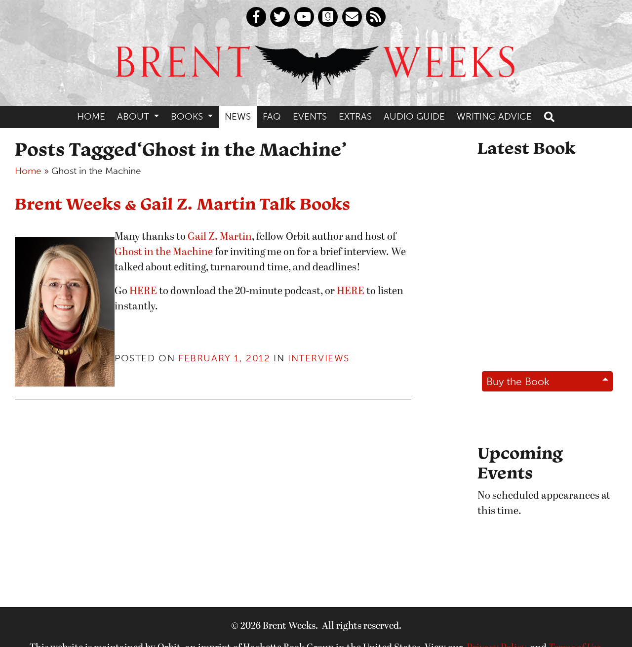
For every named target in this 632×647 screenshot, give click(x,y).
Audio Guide (414, 116)
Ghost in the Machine (164, 252)
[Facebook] (256, 17)
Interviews (319, 358)
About (134, 116)
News (238, 116)
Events (310, 116)
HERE (143, 291)
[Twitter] (280, 17)
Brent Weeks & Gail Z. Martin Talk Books (182, 203)
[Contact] (352, 17)
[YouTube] (304, 17)
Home (91, 116)
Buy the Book (518, 381)
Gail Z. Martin (220, 237)
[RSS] (376, 17)
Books (188, 116)
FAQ (272, 116)
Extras (355, 116)
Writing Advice (494, 116)
